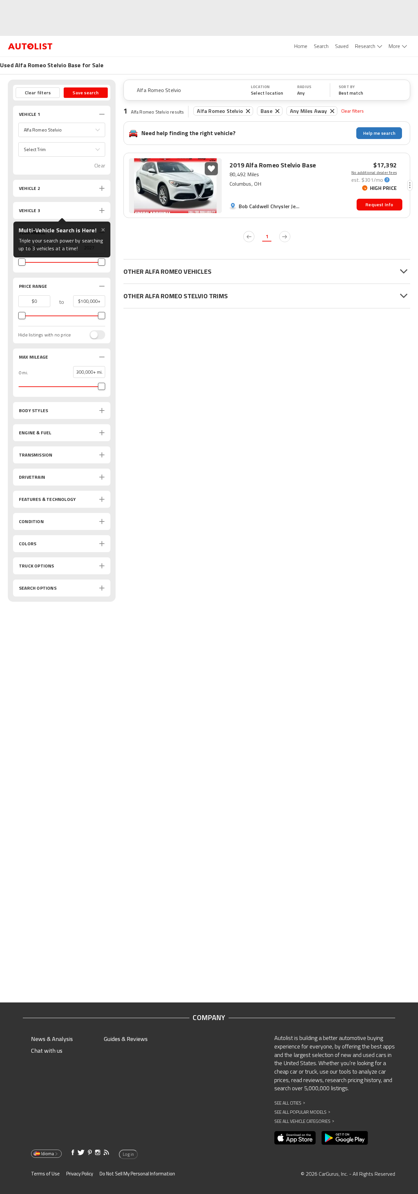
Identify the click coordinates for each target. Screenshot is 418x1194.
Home (300, 46)
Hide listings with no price (44, 335)
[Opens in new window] (295, 1138)
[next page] (284, 236)
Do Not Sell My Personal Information (137, 1173)
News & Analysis (52, 1038)
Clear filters (352, 110)
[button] (62, 130)
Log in (128, 1154)
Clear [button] (99, 165)
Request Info (379, 204)
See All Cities (289, 1102)
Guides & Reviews (126, 1038)
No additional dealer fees (374, 172)
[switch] (94, 334)
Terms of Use (45, 1173)
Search (321, 46)
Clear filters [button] (38, 92)
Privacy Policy (79, 1173)
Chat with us (46, 1050)
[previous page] (248, 236)
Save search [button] (85, 92)
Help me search (379, 133)
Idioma (47, 1153)
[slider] (21, 262)
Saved (341, 46)
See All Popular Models (302, 1112)
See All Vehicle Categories (304, 1121)
